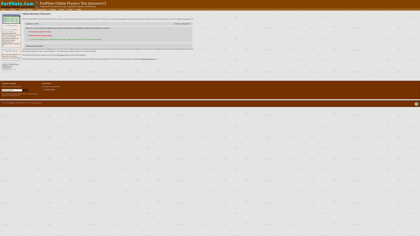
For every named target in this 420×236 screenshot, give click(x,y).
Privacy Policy (13, 63)
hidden (79, 9)
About (62, 9)
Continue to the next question (34, 46)
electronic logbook (8, 31)
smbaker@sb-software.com (9, 69)
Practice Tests (41, 9)
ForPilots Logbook (11, 25)
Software (13, 9)
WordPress (11, 103)
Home (4, 9)
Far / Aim (61, 55)
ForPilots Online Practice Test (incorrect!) (36, 14)
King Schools (145, 59)
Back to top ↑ (38, 103)
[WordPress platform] (416, 105)
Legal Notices (5, 63)
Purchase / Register (26, 9)
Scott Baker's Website (49, 89)
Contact (70, 9)
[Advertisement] (204, 44)
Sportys (152, 59)
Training (53, 9)
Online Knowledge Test (11, 51)
